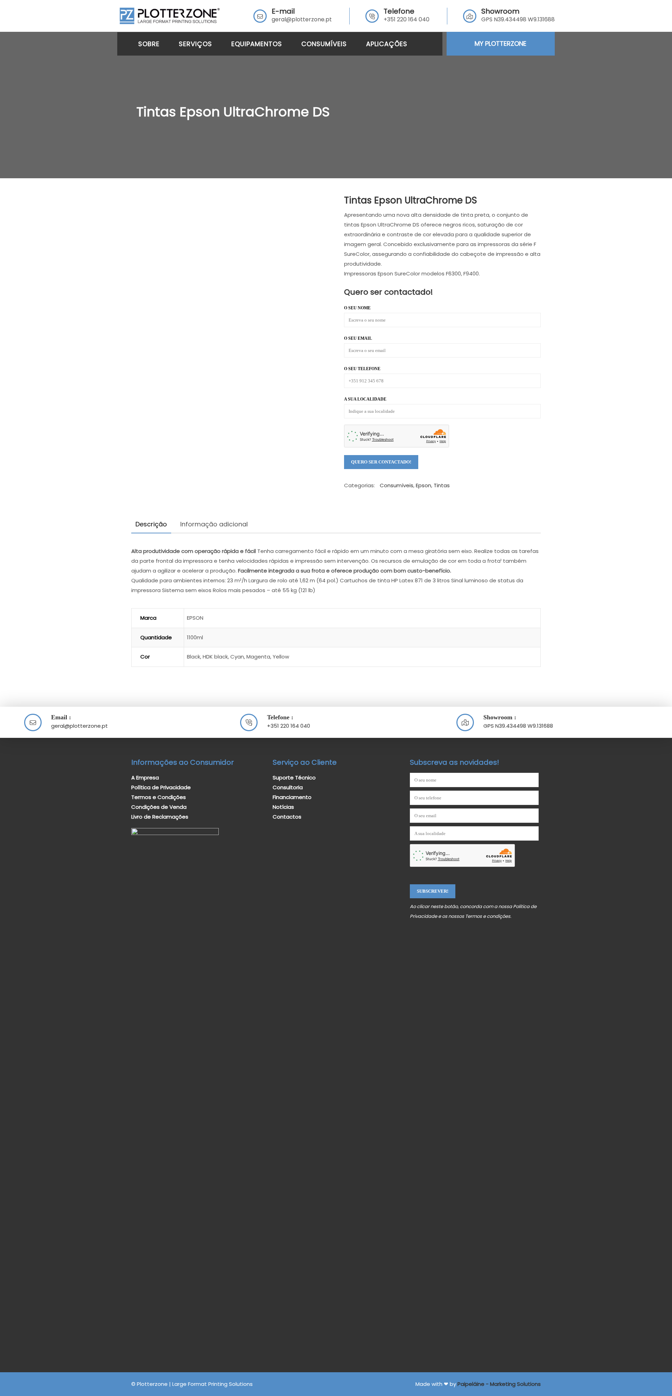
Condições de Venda (159, 807)
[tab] (151, 524)
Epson (423, 485)
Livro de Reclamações (159, 816)
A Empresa (145, 777)
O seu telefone (362, 368)
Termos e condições (487, 916)
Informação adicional (214, 524)
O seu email (358, 338)
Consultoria (288, 787)
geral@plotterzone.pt (302, 19)
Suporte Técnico (294, 777)
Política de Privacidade (161, 787)
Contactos (287, 816)
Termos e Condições (158, 797)
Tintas (442, 485)
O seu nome (357, 307)
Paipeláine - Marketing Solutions (499, 1384)
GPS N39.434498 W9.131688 (518, 725)
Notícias (283, 807)
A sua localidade (365, 399)
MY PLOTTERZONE (500, 43)
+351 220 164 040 (406, 19)
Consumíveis (396, 485)
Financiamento (292, 797)
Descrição (151, 524)
